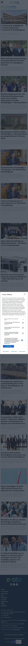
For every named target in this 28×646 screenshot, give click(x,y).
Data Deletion (6, 351)
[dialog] (14, 323)
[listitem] (14, 319)
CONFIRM (8, 346)
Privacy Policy (22, 351)
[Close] (25, 294)
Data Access (14, 351)
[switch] (22, 323)
